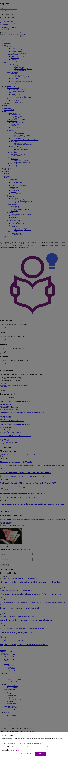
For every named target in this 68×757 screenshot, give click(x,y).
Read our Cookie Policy (13, 750)
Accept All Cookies (40, 753)
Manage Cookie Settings (27, 753)
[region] (34, 744)
